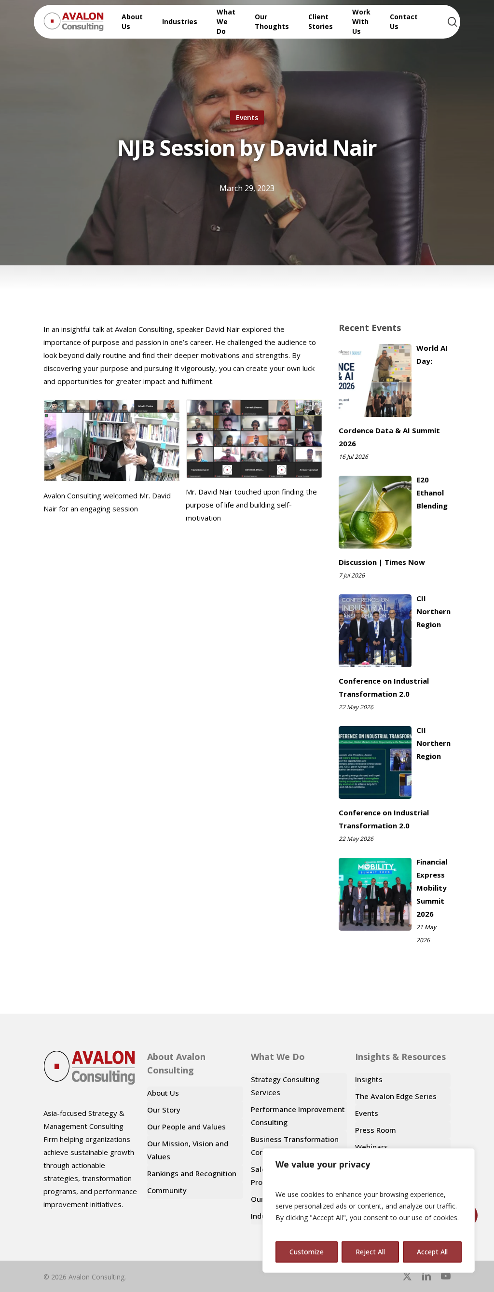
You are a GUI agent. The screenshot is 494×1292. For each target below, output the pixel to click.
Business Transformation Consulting (295, 1145)
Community (167, 1190)
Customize (306, 1251)
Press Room (375, 1130)
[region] (368, 1210)
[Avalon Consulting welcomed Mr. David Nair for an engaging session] (111, 440)
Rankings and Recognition (191, 1173)
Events (247, 117)
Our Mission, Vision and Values (187, 1150)
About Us (163, 1093)
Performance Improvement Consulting (298, 1115)
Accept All (432, 1251)
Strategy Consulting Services (285, 1085)
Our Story (163, 1109)
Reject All (370, 1251)
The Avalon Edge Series (396, 1096)
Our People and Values (186, 1126)
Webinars (371, 1147)
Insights (369, 1079)
